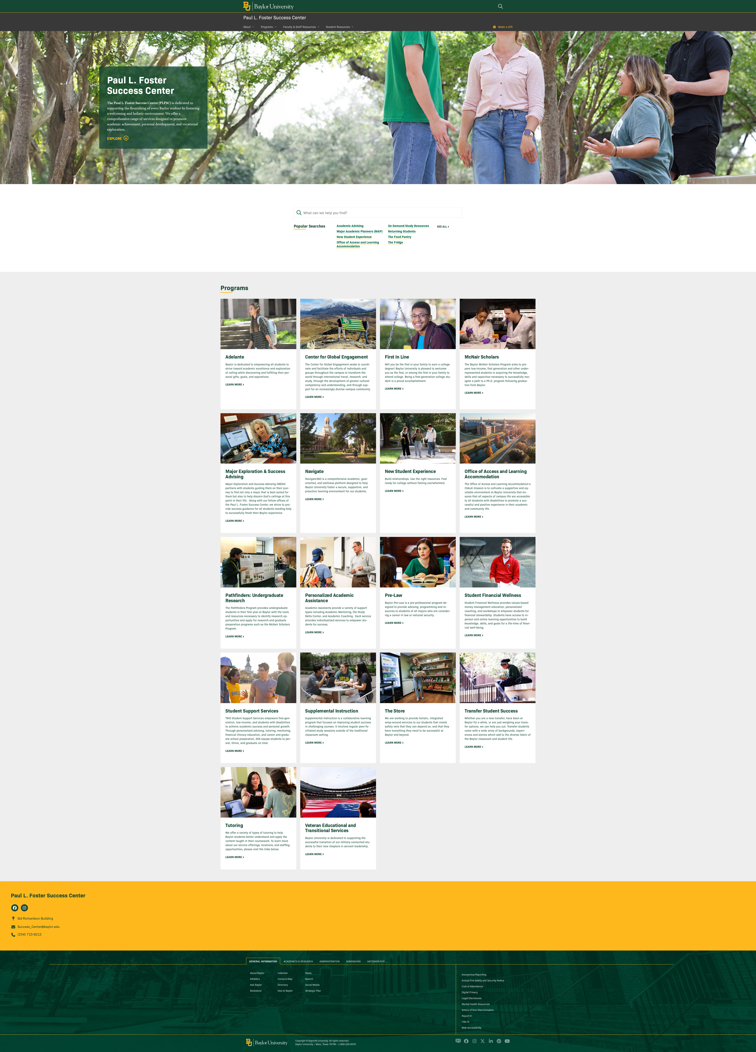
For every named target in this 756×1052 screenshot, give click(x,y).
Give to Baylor (285, 990)
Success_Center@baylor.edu (39, 926)
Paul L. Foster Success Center (274, 17)
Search (309, 978)
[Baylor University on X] (482, 1043)
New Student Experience (354, 236)
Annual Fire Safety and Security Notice (483, 980)
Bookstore (255, 990)
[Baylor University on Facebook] (465, 1043)
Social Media (312, 984)
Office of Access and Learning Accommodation (358, 244)
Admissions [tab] (353, 961)
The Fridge (395, 242)
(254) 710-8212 (30, 934)
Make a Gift (505, 27)
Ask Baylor (256, 984)
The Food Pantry (399, 236)
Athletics (255, 978)
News (308, 973)
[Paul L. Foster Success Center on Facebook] (15, 908)
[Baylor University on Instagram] (474, 1043)
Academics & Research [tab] (298, 961)
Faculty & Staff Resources (299, 27)
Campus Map (285, 978)
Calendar (283, 973)
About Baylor (257, 973)
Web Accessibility (471, 1027)
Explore (114, 138)
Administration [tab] (330, 961)
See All (442, 226)
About (247, 27)
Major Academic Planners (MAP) (360, 231)
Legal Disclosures (471, 998)
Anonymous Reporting (474, 974)
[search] (501, 6)
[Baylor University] (267, 6)
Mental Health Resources (476, 1004)
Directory (283, 984)
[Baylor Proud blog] (457, 1043)
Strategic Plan (313, 990)
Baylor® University (318, 1040)
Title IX (465, 1021)
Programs (267, 27)
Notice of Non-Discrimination (478, 1009)
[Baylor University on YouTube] (506, 1043)
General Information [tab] (263, 961)
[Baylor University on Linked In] (490, 1043)
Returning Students (402, 231)
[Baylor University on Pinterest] (498, 1043)
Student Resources (338, 27)
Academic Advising (350, 225)
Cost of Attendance (472, 986)
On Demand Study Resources (408, 225)
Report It (467, 1015)
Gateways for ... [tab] (377, 961)
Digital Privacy (470, 992)
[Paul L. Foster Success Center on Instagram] (24, 908)
